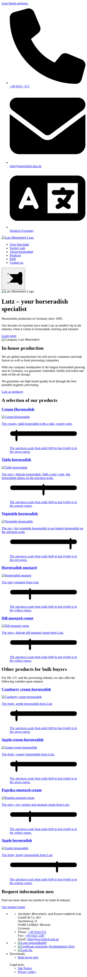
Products (15, 255)
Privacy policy (27, 972)
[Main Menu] (13, 279)
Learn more (9, 336)
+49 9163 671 (37, 932)
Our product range (13, 907)
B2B (13, 259)
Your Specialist (19, 244)
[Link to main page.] (18, 237)
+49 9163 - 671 (20, 86)
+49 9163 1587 (35, 935)
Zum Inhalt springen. (15, 3)
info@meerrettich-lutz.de (25, 166)
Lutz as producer (12, 391)
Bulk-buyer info (28, 957)
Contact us (16, 262)
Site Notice (25, 968)
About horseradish (21, 251)
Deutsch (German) (21, 230)
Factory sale (17, 248)
